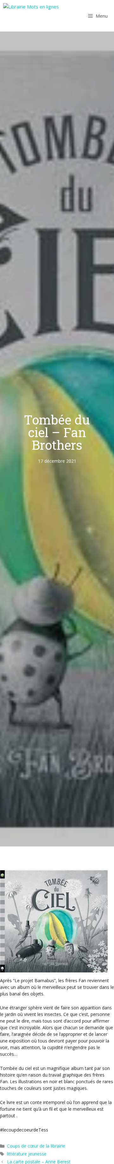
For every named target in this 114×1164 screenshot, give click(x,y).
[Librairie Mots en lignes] (31, 16)
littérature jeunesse (27, 1154)
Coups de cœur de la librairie (36, 1146)
